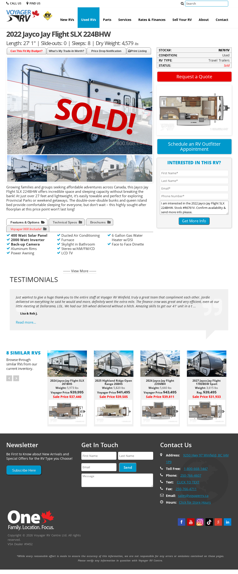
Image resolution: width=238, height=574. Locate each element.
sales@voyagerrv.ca (193, 495)
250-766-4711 (186, 489)
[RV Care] (46, 17)
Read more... (26, 322)
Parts (107, 19)
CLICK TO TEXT (188, 482)
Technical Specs (65, 222)
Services (124, 19)
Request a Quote (194, 76)
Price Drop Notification (106, 51)
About (204, 19)
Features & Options (25, 222)
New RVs (67, 19)
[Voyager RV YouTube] (191, 522)
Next (16, 378)
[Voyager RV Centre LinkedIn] (227, 522)
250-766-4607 (190, 475)
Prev (9, 378)
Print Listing (139, 51)
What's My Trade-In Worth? (66, 51)
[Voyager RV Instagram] (200, 522)
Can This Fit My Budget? (26, 51)
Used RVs (88, 19)
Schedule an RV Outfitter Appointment (194, 146)
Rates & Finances (151, 19)
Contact (222, 19)
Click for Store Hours (195, 502)
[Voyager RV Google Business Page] (218, 522)
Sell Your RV (182, 19)
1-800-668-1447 (196, 468)
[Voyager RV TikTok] (209, 522)
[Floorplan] (194, 110)
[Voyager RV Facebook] (181, 522)
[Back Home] (31, 520)
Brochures (98, 222)
